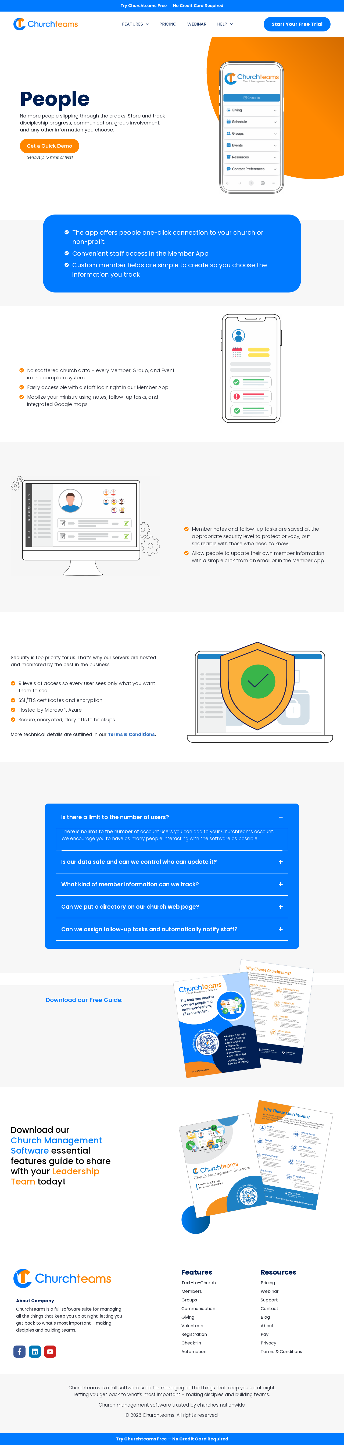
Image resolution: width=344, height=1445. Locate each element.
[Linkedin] (35, 1352)
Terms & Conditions (131, 734)
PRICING (168, 24)
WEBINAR (196, 24)
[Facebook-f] (19, 1352)
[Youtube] (50, 1352)
